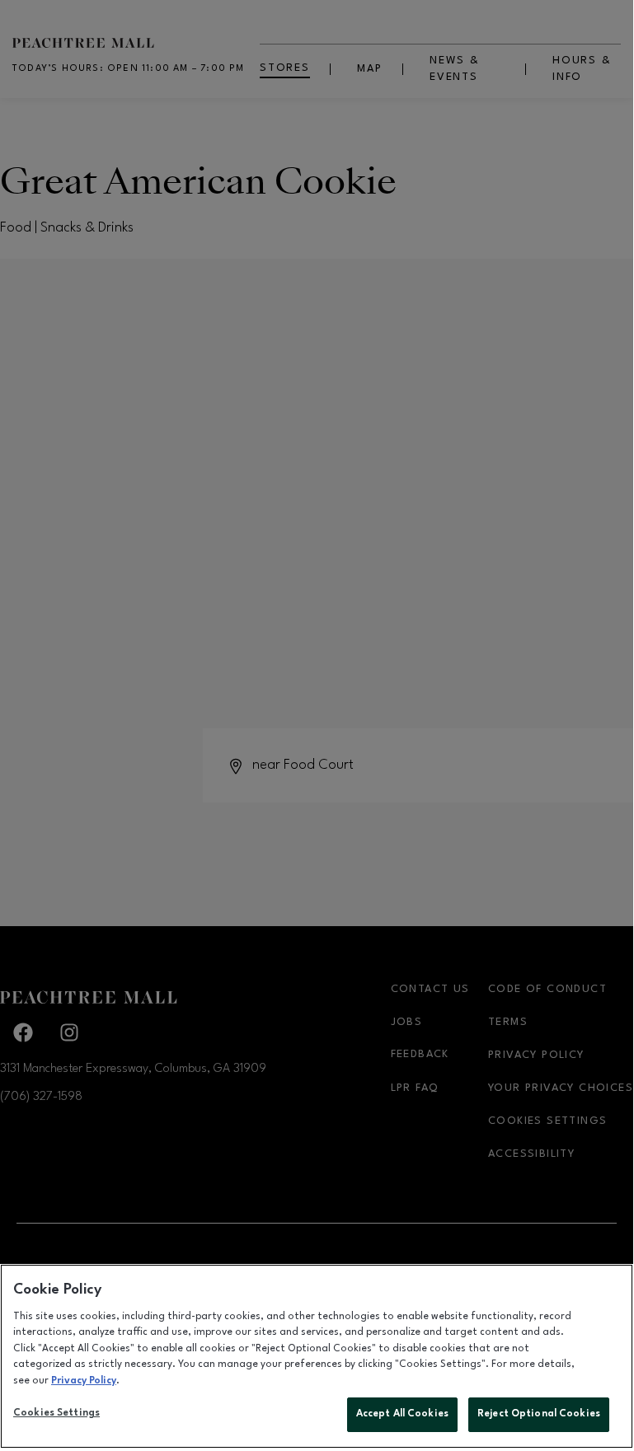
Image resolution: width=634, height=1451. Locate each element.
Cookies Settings (56, 1413)
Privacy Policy (83, 1381)
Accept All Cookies (402, 1414)
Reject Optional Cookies (538, 1414)
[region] (316, 1356)
